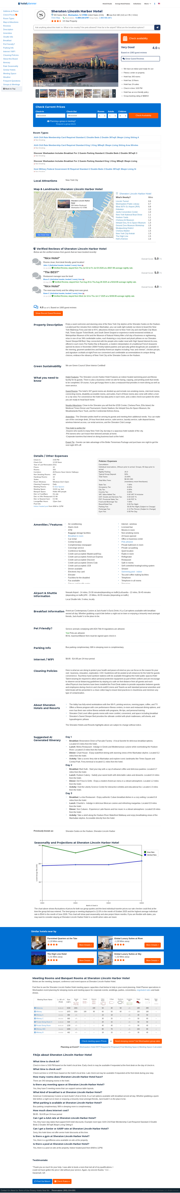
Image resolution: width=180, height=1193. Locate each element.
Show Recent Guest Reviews (48, 313)
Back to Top (10, 89)
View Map (55, 18)
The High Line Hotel (57, 954)
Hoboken (120, 209)
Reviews (7, 26)
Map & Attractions (10, 22)
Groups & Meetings (11, 84)
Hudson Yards (122, 217)
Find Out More (43, 1181)
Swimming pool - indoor (131, 572)
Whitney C (39, 1018)
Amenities (7, 33)
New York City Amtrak (125, 233)
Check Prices (9, 15)
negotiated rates (144, 990)
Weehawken (73, 15)
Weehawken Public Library (127, 204)
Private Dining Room (43, 1025)
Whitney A (39, 1015)
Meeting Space (9, 73)
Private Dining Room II (44, 1022)
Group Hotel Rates (122, 4)
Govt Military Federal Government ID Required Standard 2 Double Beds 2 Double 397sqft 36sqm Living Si (85, 169)
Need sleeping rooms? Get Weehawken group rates (137, 1041)
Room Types (8, 18)
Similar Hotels (9, 70)
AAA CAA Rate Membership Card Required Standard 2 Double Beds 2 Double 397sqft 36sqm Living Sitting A (86, 137)
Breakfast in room (75, 536)
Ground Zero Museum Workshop (130, 225)
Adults (111, 111)
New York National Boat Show (129, 215)
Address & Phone (10, 11)
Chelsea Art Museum (125, 220)
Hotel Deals (107, 4)
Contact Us (5, 1190)
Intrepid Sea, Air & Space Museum (131, 223)
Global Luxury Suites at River (128, 938)
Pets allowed (127, 542)
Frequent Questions (11, 81)
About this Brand (10, 59)
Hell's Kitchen (122, 239)
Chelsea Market (123, 231)
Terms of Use (24, 1190)
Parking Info (8, 48)
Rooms (101, 111)
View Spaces (59, 487)
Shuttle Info (8, 37)
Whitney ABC (41, 1029)
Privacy (33, 1190)
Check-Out (72, 111)
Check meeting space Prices (94, 1041)
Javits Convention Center (127, 212)
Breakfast (7, 40)
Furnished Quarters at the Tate (62, 938)
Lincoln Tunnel (122, 201)
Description (8, 29)
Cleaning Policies (11, 55)
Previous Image (41, 60)
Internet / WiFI (9, 51)
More (146, 4)
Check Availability (143, 115)
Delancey (39, 1008)
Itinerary (6, 62)
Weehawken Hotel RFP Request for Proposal (99, 1047)
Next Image (110, 60)
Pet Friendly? (9, 44)
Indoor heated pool (41, 506)
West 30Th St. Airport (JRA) (128, 206)
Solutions (137, 4)
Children (122, 111)
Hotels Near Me (43, 1190)
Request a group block (66, 124)
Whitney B (39, 1032)
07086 (84, 15)
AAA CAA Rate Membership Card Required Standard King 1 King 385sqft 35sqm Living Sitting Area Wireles (86, 145)
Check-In (40, 111)
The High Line (122, 236)
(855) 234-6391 (69, 1190)
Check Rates (62, 1181)
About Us (14, 1190)
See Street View (43, 235)
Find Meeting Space (129, 1047)
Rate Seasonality (10, 66)
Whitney (39, 1011)
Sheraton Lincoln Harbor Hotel (135, 193)
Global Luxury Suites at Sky (127, 954)
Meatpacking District (124, 228)
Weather (7, 77)
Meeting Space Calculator (150, 1047)
